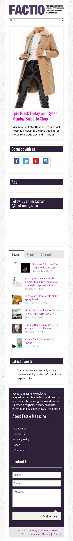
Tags (15, 262)
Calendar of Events (40, 534)
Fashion (22, 530)
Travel (24, 534)
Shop (17, 444)
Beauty (33, 530)
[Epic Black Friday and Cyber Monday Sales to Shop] (36, 105)
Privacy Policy (21, 439)
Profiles (44, 530)
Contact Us (20, 428)
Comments (47, 254)
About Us (19, 434)
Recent (30, 254)
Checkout (19, 450)
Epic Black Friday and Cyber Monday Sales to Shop (34, 116)
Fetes (54, 530)
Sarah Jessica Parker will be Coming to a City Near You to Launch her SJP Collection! (41, 282)
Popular (16, 254)
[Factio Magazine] (36, 14)
